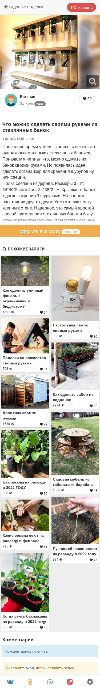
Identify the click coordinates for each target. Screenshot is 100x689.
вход (30, 667)
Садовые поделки (25, 6)
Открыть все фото (49, 230)
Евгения (27, 96)
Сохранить (83, 7)
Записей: (32, 103)
